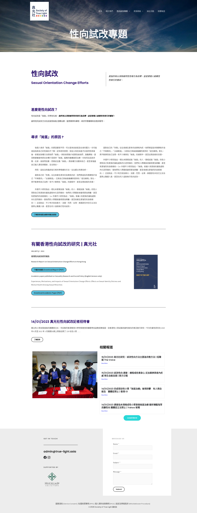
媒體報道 (161, 11)
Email (115, 453)
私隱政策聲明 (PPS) (86, 504)
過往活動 (150, 11)
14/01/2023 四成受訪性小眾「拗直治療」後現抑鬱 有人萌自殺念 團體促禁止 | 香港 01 (131, 390)
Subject (116, 462)
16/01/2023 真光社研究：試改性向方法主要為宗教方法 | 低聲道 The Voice (131, 358)
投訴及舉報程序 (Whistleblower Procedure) (133, 504)
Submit (119, 489)
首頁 (100, 11)
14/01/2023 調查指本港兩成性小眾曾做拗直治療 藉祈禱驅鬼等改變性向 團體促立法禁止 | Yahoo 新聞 (131, 406)
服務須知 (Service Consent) (66, 504)
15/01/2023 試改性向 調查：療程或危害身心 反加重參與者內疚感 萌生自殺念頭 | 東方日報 (132, 374)
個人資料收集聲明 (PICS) (105, 504)
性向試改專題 (122, 11)
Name (115, 444)
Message (116, 472)
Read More (104, 363)
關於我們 (109, 11)
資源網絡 (137, 11)
